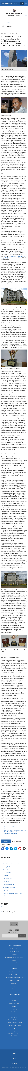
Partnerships (14, 1009)
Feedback (5, 875)
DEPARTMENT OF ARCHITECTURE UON (15, 830)
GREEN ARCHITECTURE (10, 831)
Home (14, 1053)
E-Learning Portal (7, 878)
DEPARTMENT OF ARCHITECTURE (14, 13)
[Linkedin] (11, 848)
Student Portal (7, 872)
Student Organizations (9, 887)
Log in (6, 841)
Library (14, 960)
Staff (14, 997)
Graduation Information (9, 861)
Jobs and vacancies (14, 980)
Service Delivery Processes (10, 898)
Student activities (14, 963)
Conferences (14, 954)
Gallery (14, 988)
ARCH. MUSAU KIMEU (10, 826)
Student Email (6, 869)
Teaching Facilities (14, 951)
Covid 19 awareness (14, 972)
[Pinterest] (19, 848)
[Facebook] (2, 848)
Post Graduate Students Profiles (11, 864)
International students (14, 1003)
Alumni (14, 1006)
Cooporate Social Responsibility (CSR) (14, 977)
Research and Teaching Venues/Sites (14, 957)
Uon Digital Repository (9, 884)
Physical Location (14, 948)
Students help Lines (14, 974)
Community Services (14, 986)
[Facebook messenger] (7, 848)
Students (14, 1000)
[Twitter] (15, 848)
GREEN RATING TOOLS (10, 833)
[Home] (14, 10)
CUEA (5, 828)
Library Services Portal (9, 867)
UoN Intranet (6, 881)
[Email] (24, 848)
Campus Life (14, 983)
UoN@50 (14, 1063)
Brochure (5, 890)
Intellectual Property (14, 1012)
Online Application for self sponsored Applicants (12, 894)
